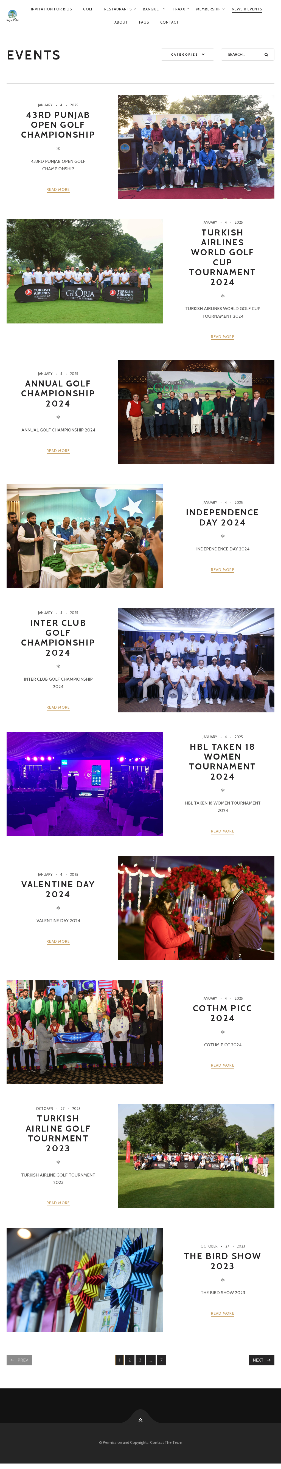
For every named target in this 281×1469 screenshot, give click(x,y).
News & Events (247, 9)
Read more (58, 189)
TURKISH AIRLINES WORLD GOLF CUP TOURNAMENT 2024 (222, 257)
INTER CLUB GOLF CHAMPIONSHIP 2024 (58, 637)
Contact (169, 22)
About (121, 22)
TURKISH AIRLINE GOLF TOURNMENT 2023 (58, 1133)
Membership (208, 9)
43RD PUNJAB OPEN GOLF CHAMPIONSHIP (58, 124)
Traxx (179, 9)
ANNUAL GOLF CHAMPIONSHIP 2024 (58, 393)
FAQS (144, 22)
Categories (184, 54)
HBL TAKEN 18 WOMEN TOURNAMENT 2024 (222, 761)
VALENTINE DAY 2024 (58, 889)
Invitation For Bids (51, 9)
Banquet (152, 9)
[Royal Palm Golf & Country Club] (13, 15)
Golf (88, 9)
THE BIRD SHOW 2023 (223, 1261)
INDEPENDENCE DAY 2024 (222, 517)
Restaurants (118, 9)
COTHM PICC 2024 (222, 1013)
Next (258, 1360)
